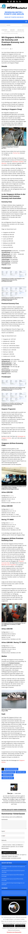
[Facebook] (11, 1)
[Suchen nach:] (14, 25)
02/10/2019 (6, 48)
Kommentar (5, 819)
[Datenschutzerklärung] (17, 1)
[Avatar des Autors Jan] (14, 911)
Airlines (12, 30)
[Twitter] (8, 1)
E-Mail (3, 836)
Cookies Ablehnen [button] (20, 925)
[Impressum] (20, 1)
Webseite (4, 840)
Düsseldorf (15, 161)
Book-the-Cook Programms (9, 564)
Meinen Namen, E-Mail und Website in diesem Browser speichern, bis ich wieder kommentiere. (12, 846)
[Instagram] (14, 1)
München (4, 163)
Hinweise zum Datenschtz (14, 932)
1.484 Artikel (17, 793)
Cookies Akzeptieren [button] (8, 925)
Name (3, 831)
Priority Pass (16, 153)
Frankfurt (21, 161)
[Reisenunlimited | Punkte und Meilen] (13, 8)
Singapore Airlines (8, 778)
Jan (12, 48)
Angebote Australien (8, 772)
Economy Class (21, 772)
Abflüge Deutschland (11, 769)
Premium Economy (7, 775)
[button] (26, 21)
